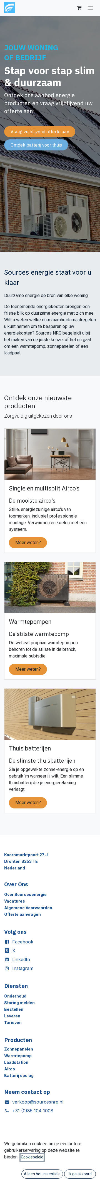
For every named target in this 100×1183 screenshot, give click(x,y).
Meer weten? (28, 542)
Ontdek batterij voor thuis (36, 145)
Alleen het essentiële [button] (42, 1174)
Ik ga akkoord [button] (80, 1174)
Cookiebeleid (32, 1157)
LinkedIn (21, 959)
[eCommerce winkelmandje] (79, 7)
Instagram (22, 968)
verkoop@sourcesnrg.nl (37, 1102)
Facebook (22, 942)
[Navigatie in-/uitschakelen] (90, 8)
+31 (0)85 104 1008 (32, 1110)
